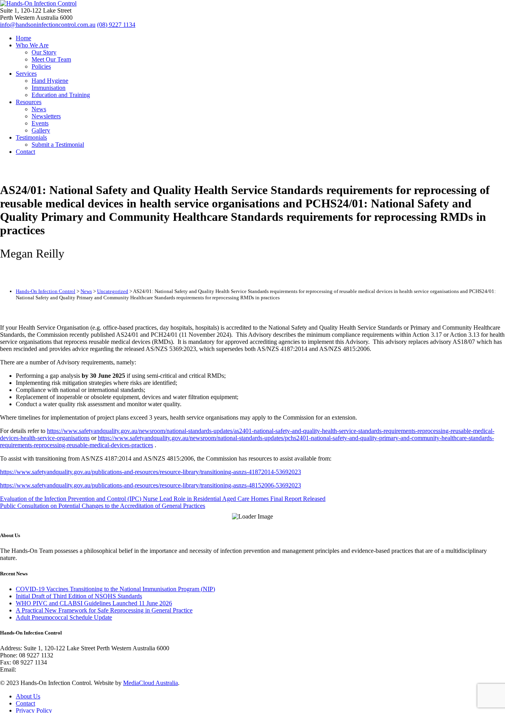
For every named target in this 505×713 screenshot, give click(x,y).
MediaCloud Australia (150, 682)
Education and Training (61, 94)
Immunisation (48, 87)
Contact (25, 151)
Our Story (44, 52)
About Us (28, 696)
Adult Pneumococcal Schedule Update (64, 617)
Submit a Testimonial (58, 144)
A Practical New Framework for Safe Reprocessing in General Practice (104, 610)
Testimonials (31, 137)
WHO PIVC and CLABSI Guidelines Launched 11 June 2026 (94, 603)
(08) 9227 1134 (116, 24)
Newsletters (46, 116)
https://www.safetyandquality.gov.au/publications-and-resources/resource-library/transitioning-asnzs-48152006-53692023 (150, 485)
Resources (28, 102)
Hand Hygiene (50, 80)
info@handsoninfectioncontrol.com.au (47, 24)
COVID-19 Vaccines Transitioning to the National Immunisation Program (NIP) (115, 589)
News (39, 109)
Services (26, 73)
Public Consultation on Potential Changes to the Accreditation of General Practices (102, 505)
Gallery (41, 130)
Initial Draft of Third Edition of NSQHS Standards (79, 596)
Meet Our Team (51, 59)
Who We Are (32, 45)
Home (23, 38)
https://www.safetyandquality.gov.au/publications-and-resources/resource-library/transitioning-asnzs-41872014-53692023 (150, 471)
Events (40, 123)
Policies (41, 66)
